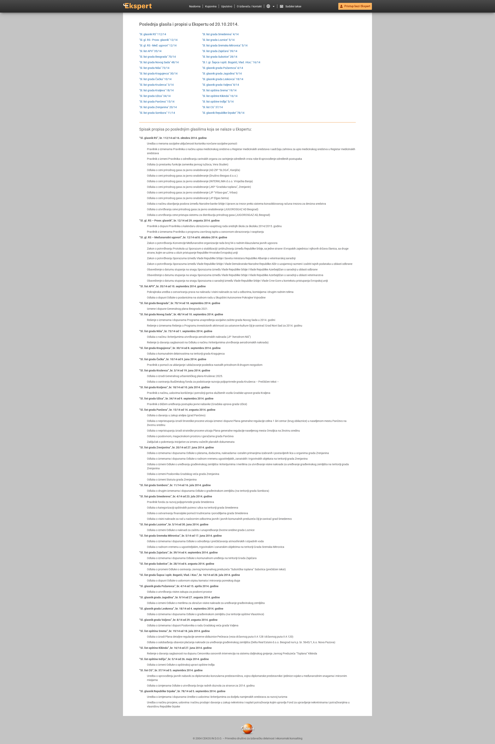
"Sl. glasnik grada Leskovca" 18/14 (222, 79)
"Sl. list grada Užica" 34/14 (155, 95)
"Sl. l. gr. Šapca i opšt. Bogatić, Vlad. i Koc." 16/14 (231, 62)
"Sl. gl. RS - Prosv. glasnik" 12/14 (158, 39)
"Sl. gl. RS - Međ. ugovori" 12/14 (158, 45)
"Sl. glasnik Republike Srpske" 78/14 (223, 112)
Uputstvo (226, 6)
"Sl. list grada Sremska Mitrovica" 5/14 (225, 45)
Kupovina (211, 6)
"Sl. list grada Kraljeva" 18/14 (156, 90)
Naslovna (195, 6)
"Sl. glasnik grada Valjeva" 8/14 (220, 84)
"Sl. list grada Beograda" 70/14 (157, 56)
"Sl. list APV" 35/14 (150, 51)
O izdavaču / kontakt (249, 6)
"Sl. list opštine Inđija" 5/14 (218, 101)
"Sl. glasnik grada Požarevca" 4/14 (222, 67)
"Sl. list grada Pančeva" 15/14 (156, 101)
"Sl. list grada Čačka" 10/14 (155, 79)
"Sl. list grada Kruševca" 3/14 (156, 84)
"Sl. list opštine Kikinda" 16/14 (219, 95)
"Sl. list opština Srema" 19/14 (219, 90)
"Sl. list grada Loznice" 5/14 (218, 39)
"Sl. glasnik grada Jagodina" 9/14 (222, 73)
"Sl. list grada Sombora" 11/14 (157, 112)
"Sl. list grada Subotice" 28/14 (219, 56)
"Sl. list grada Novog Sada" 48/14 (159, 62)
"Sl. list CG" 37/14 (212, 107)
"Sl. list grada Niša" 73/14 (154, 67)
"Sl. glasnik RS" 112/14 (152, 34)
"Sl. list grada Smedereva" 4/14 (220, 34)
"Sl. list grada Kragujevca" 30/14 (158, 73)
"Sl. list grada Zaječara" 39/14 (219, 51)
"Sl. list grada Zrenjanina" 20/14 (158, 107)
